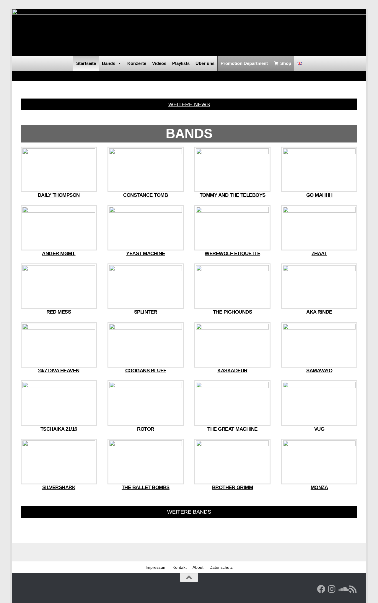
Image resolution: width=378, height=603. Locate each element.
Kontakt (179, 567)
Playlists (181, 63)
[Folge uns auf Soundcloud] (342, 589)
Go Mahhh (319, 195)
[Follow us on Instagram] (332, 589)
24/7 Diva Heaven (58, 370)
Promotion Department (244, 63)
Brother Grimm (232, 487)
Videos (159, 63)
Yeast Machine (145, 253)
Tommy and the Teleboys (232, 195)
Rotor (145, 429)
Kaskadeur (232, 370)
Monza (319, 487)
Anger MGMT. (59, 253)
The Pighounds (232, 312)
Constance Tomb (145, 195)
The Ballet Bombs (146, 487)
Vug (319, 429)
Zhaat (319, 253)
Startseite (86, 63)
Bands (108, 63)
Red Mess (58, 312)
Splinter (145, 312)
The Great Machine (232, 429)
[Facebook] (321, 589)
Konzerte (136, 63)
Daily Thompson (59, 195)
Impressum (156, 567)
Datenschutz (221, 567)
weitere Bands (189, 512)
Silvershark (59, 487)
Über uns (204, 63)
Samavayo (319, 370)
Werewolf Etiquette (232, 253)
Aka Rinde (319, 312)
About (198, 567)
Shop (285, 63)
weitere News (189, 104)
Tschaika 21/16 (58, 429)
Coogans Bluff (145, 370)
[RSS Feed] (353, 589)
